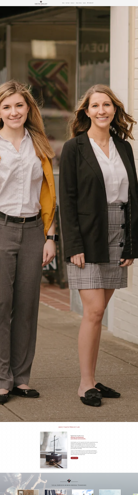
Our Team (67, 2)
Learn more (74, 458)
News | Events (79, 2)
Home (63, 2)
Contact (84, 2)
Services (72, 2)
